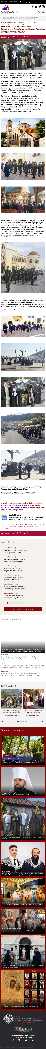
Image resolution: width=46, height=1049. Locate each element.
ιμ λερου (38, 526)
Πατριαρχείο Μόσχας (8, 790)
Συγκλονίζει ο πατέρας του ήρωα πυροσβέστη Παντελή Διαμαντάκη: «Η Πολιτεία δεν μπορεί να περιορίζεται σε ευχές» (22, 874)
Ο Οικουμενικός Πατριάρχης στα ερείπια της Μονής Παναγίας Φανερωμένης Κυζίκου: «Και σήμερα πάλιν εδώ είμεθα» (22, 761)
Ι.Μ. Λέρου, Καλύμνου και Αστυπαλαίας (29, 17)
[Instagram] (36, 6)
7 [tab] (23, 603)
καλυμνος (5, 528)
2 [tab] (10, 603)
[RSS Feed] (43, 6)
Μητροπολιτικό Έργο (12, 17)
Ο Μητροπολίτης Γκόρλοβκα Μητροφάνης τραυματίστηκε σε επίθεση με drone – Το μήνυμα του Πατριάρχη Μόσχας (23, 793)
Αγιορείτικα (5, 1004)
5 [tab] (18, 603)
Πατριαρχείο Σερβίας (8, 835)
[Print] (20, 37)
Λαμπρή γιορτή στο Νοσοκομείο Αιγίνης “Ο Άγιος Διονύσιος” (20, 930)
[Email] (24, 37)
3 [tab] (13, 603)
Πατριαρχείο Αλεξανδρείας (10, 963)
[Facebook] (32, 6)
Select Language (25, 2)
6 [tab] (21, 603)
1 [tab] (7, 603)
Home (3, 17)
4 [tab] (15, 603)
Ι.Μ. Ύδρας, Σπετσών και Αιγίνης (11, 928)
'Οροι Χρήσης (31, 1047)
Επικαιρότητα (6, 871)
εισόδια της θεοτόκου (25, 526)
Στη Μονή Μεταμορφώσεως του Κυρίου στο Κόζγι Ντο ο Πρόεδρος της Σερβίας (22, 837)
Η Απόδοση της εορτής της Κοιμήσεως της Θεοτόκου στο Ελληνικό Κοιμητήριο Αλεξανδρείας (22, 966)
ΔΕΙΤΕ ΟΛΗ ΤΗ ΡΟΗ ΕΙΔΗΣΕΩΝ (23, 609)
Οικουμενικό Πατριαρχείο (12, 758)
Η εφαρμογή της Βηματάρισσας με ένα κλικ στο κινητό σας (20, 1006)
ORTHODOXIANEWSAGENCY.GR (14, 507)
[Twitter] (39, 6)
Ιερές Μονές (5, 902)
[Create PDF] (27, 37)
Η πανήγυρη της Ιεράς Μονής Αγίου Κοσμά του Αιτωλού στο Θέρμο (22, 904)
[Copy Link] (17, 37)
